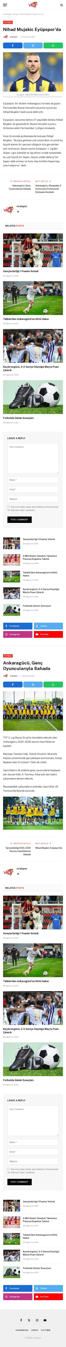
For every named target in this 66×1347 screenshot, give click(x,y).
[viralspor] (33, 5)
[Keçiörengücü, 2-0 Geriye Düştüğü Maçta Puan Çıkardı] (33, 346)
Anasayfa (7, 14)
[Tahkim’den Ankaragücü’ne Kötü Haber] (33, 298)
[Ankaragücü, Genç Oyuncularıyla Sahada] (33, 711)
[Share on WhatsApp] (53, 45)
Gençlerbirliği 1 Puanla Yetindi (20, 271)
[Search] (61, 5)
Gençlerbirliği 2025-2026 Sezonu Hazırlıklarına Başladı (18, 851)
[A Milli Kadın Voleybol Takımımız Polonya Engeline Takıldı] (11, 560)
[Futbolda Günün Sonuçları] (33, 397)
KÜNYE (34, 1330)
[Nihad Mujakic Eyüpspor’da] (33, 72)
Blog (15, 14)
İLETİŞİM (45, 1330)
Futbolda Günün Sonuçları (18, 418)
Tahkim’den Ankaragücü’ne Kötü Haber (26, 319)
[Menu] (5, 5)
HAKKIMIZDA (22, 1330)
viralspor (14, 37)
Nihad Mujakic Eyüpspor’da (48, 848)
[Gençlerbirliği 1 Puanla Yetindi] (33, 250)
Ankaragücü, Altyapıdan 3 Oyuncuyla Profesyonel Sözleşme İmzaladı (48, 188)
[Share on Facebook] (13, 45)
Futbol (8, 22)
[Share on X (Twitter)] (33, 45)
